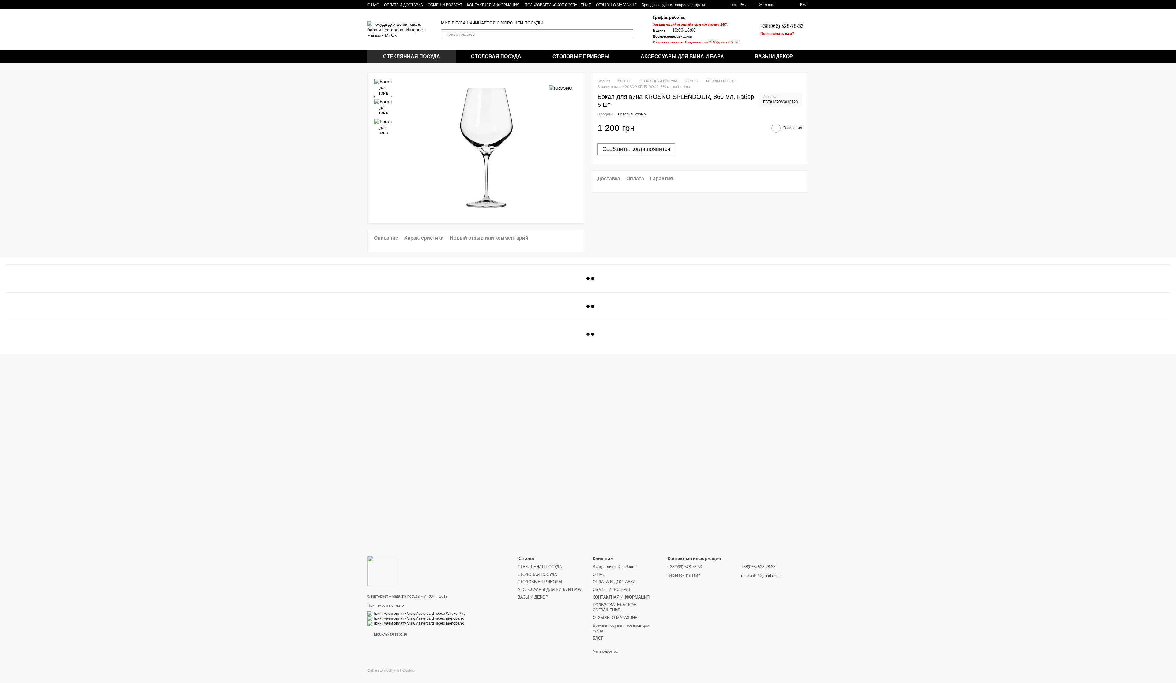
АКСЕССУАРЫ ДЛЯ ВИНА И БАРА (682, 56)
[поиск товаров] (628, 34)
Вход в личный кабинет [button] (614, 567)
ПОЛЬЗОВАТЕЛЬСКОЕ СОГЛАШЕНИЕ (558, 5)
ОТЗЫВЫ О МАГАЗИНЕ (616, 5)
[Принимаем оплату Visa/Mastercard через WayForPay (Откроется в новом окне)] (416, 613)
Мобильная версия (390, 634)
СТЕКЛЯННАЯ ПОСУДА (411, 56)
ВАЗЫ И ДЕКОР (774, 56)
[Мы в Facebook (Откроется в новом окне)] (721, 4)
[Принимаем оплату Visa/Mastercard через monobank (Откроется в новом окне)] (416, 618)
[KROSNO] (561, 87)
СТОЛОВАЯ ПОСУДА (496, 56)
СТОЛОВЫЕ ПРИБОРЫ (580, 56)
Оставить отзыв (632, 114)
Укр (734, 4)
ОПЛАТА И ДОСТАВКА (403, 5)
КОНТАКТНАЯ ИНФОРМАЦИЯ (493, 5)
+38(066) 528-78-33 (782, 26)
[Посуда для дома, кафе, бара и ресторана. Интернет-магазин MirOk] (383, 571)
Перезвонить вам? (777, 34)
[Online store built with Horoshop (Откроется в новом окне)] (391, 676)
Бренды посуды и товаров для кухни (673, 5)
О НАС (373, 5)
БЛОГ (598, 638)
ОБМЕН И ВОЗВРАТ (445, 5)
